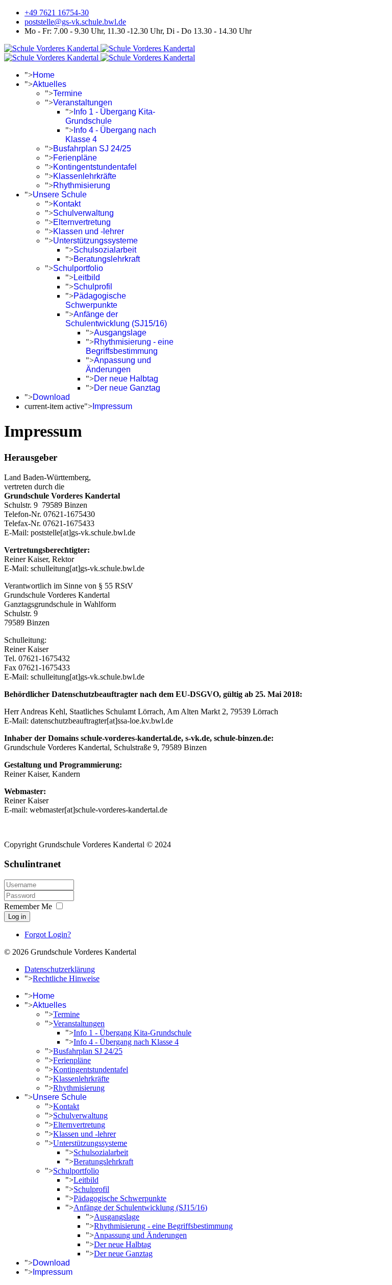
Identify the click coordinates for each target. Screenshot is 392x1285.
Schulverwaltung (83, 213)
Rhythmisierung (81, 185)
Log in (17, 916)
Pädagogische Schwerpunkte (95, 300)
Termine (67, 93)
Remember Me (28, 906)
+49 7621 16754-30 (56, 12)
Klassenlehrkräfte (84, 176)
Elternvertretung (82, 222)
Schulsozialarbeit (105, 249)
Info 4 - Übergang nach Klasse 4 (126, 1042)
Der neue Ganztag (127, 388)
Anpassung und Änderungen (118, 365)
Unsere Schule (60, 194)
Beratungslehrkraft (107, 259)
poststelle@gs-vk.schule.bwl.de (75, 21)
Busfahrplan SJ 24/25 (92, 148)
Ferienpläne (75, 157)
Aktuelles (49, 84)
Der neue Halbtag (126, 378)
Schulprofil (93, 286)
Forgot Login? (47, 934)
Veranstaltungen (82, 102)
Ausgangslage (120, 332)
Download (51, 397)
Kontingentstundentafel (95, 167)
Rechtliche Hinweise (66, 978)
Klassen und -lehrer (88, 231)
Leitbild (87, 277)
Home (44, 75)
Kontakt (67, 203)
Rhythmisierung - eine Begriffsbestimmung (130, 346)
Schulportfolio (78, 268)
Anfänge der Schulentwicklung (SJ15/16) (116, 319)
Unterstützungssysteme (95, 240)
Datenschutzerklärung (59, 969)
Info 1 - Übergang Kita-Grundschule (110, 116)
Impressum (112, 406)
